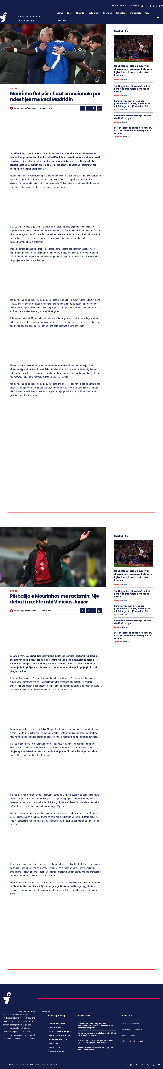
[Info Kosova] (12, 108)
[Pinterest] (93, 108)
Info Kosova (30, 108)
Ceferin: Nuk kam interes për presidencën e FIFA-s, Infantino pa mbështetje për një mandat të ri (132, 104)
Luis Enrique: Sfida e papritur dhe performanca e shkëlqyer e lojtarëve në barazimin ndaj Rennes (133, 70)
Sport (13, 89)
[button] (142, 6)
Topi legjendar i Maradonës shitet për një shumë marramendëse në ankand (132, 89)
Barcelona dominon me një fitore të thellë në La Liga (132, 117)
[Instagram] (153, 6)
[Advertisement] (56, 132)
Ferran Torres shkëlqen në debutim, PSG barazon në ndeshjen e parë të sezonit (133, 130)
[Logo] (7, 1039)
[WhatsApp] (99, 108)
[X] (159, 6)
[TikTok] (156, 6)
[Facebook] (150, 6)
